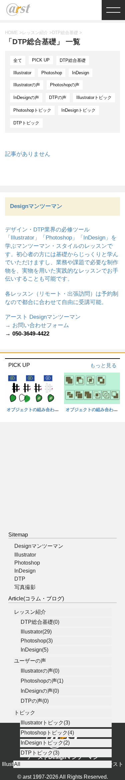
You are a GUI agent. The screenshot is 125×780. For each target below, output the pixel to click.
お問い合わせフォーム (40, 325)
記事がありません (27, 154)
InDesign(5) (34, 650)
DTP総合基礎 (73, 60)
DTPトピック (26, 122)
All (17, 764)
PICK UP (41, 60)
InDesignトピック (78, 110)
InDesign (80, 72)
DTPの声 (57, 97)
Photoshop (51, 72)
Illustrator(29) (36, 632)
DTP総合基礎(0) (40, 622)
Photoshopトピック (32, 110)
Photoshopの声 (64, 84)
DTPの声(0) (35, 701)
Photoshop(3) (37, 641)
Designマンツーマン (38, 546)
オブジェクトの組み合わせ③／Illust (42, 409)
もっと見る (103, 365)
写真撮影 (25, 587)
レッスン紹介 (30, 612)
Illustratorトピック (94, 97)
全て (17, 60)
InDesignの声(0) (40, 691)
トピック (24, 712)
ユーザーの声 (30, 661)
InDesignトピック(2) (45, 743)
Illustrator (22, 72)
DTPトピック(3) (40, 753)
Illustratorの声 (26, 84)
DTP (19, 579)
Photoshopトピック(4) (47, 733)
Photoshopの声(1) (42, 681)
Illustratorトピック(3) (45, 722)
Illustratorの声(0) (40, 671)
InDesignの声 (26, 97)
